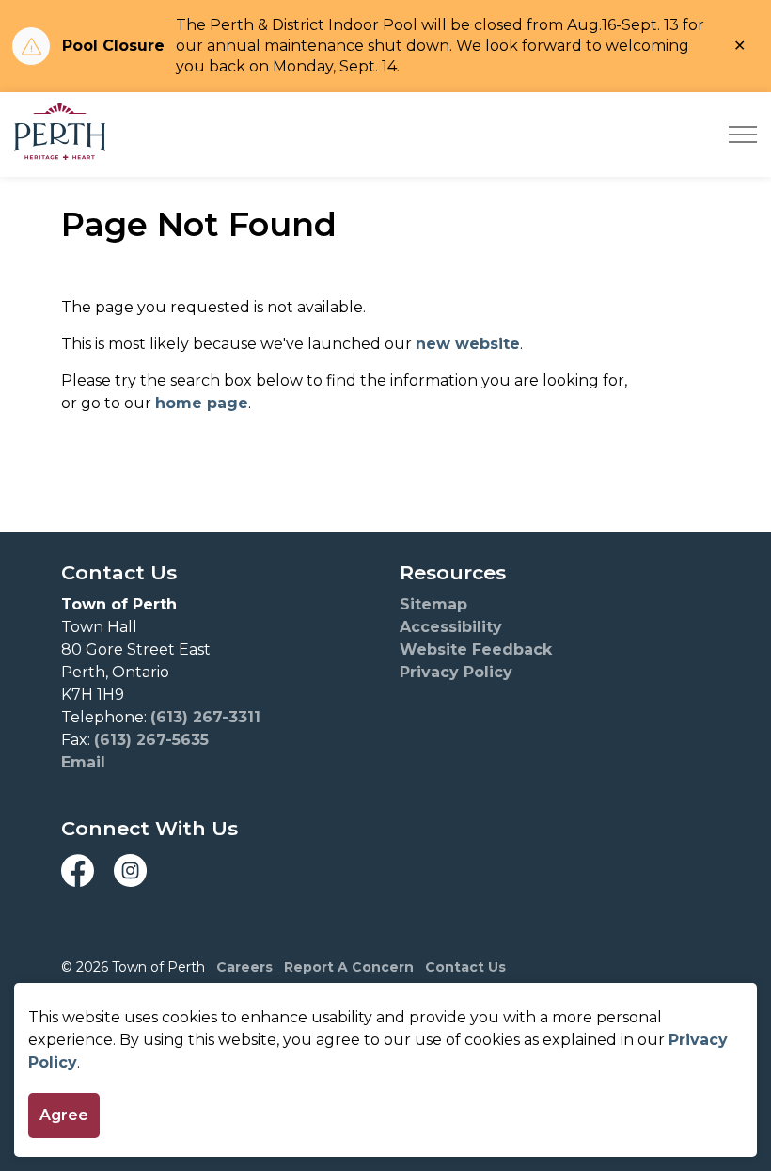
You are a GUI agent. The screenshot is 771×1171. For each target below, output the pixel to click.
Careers (244, 966)
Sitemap (433, 604)
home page (201, 403)
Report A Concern (349, 966)
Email (83, 762)
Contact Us (465, 966)
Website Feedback (476, 649)
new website (468, 344)
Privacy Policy (456, 672)
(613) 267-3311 (205, 717)
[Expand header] (743, 134)
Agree (63, 1115)
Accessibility (451, 627)
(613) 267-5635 (151, 740)
